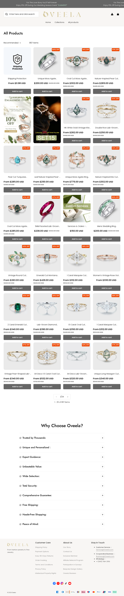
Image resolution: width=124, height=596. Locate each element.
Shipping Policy (41, 547)
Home (48, 22)
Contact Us (67, 551)
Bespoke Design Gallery (72, 569)
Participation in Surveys (72, 564)
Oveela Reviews (69, 573)
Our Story (67, 547)
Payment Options (42, 551)
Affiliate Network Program (73, 560)
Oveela (14, 592)
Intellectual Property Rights (45, 573)
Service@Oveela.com (104, 550)
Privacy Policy (40, 569)
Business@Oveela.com (105, 556)
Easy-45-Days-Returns (44, 556)
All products (73, 22)
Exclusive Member (70, 556)
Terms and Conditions (44, 564)
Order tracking (41, 560)
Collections (59, 22)
